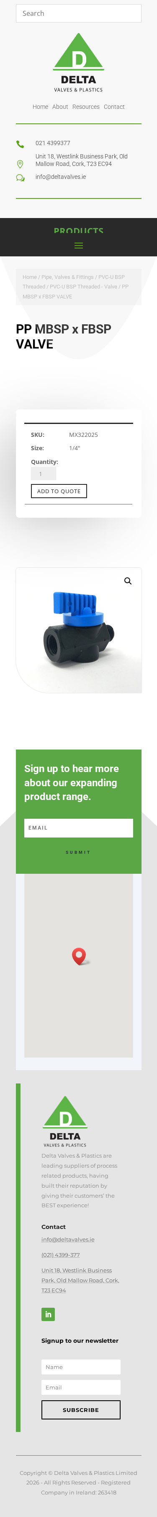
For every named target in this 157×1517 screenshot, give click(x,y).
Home (40, 106)
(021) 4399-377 (60, 1254)
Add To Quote (59, 491)
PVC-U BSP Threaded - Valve (83, 286)
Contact (114, 106)
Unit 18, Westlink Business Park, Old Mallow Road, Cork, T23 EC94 (80, 1280)
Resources (86, 106)
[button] (128, 581)
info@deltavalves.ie (68, 1239)
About (60, 106)
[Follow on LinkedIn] (48, 1314)
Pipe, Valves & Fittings (67, 277)
